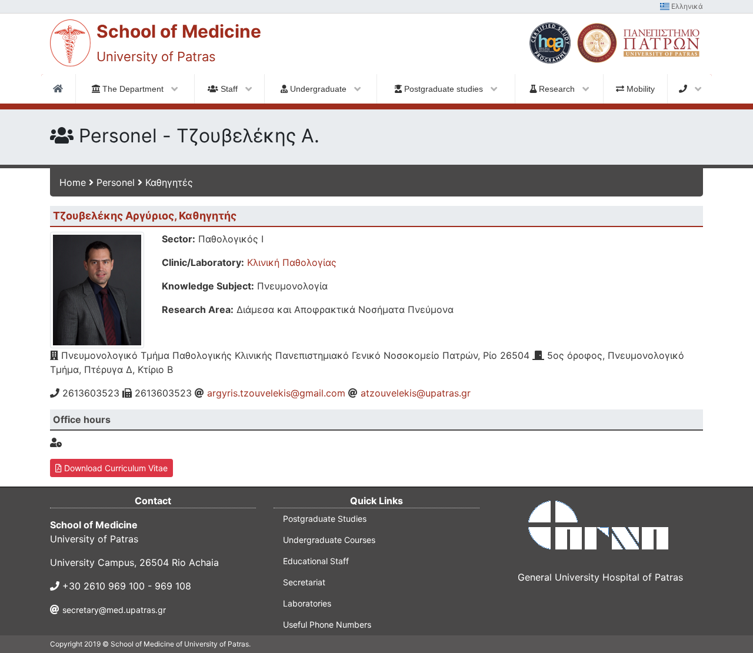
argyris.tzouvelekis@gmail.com (276, 393)
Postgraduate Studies (324, 519)
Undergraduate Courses (329, 540)
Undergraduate (318, 89)
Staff (229, 89)
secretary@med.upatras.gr (114, 610)
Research (557, 89)
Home (72, 182)
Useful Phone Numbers (327, 624)
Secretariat (304, 582)
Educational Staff (316, 561)
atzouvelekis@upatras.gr (416, 393)
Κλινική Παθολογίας (291, 262)
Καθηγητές (169, 182)
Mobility (639, 89)
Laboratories (307, 603)
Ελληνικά (686, 6)
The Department (133, 89)
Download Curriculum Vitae (115, 468)
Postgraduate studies (443, 89)
